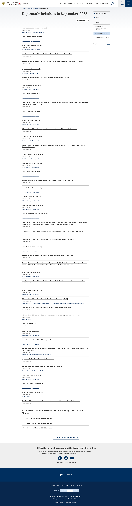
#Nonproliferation (47, 354)
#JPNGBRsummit (35, 388)
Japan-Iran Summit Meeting (30, 331)
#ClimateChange (64, 303)
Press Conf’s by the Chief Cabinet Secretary (97, 3)
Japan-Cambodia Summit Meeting (32, 154)
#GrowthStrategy (46, 303)
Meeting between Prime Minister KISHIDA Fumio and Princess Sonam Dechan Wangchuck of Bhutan (53, 61)
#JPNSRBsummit (26, 98)
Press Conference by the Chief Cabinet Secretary (102, 38)
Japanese (63, 491)
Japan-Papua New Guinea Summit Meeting (35, 214)
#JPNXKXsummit (25, 73)
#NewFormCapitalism (36, 303)
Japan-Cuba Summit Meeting (31, 120)
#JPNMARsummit (26, 167)
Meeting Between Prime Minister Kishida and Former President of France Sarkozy (47, 180)
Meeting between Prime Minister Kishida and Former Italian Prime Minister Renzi (47, 54)
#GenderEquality (35, 370)
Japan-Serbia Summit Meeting (31, 93)
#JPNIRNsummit (35, 335)
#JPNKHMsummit (26, 158)
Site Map (72, 485)
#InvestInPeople (80, 303)
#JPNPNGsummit (26, 218)
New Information (101, 13)
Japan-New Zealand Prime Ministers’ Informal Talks (38, 359)
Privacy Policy (64, 485)
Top (23, 8)
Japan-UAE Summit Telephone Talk (32, 392)
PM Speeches (80, 3)
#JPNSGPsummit (35, 209)
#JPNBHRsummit (26, 89)
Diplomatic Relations (34, 8)
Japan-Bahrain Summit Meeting (31, 85)
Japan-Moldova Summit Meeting (32, 36)
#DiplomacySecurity (26, 32)
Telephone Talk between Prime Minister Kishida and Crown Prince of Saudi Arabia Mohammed (51, 401)
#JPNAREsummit (25, 396)
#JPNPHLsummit (35, 344)
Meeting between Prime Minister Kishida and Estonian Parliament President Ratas (47, 255)
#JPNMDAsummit (26, 41)
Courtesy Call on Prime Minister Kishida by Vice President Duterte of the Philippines (48, 239)
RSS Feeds (79, 485)
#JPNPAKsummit (35, 294)
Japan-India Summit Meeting (31, 172)
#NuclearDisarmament (37, 354)
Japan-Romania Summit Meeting (32, 247)
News (26, 8)
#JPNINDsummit (26, 176)
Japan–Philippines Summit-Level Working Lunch (36, 340)
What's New (63, 3)
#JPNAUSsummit (25, 192)
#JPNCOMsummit (26, 49)
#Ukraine (34, 32)
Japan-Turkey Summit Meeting (31, 375)
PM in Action (71, 3)
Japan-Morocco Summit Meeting (32, 163)
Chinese (76, 491)
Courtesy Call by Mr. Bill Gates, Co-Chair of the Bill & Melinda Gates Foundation (46, 307)
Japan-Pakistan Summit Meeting (32, 290)
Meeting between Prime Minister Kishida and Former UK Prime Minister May (45, 77)
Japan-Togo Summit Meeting (31, 111)
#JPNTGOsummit (26, 116)
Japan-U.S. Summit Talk (29, 323)
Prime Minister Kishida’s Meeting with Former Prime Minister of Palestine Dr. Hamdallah (49, 129)
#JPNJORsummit (35, 200)
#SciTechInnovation (55, 303)
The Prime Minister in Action (102, 21)
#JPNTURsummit (35, 379)
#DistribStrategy (72, 303)
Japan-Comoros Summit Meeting (32, 45)
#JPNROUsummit (35, 251)
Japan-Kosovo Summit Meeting (31, 69)
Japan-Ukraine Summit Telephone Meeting (35, 28)
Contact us (114, 4)
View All (108, 44)
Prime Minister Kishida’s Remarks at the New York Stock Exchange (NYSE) (45, 299)
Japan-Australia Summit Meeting (32, 188)
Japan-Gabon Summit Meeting (31, 272)
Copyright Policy (54, 485)
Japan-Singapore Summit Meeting (32, 205)
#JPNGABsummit (26, 276)
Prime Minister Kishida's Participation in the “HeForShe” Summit (42, 366)
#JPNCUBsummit (35, 124)
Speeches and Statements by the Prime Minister (102, 28)
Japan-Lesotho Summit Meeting (32, 136)
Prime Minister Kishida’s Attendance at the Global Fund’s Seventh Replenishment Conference (51, 315)
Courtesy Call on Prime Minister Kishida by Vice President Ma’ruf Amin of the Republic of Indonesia (52, 232)
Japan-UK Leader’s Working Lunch (32, 383)
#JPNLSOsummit (26, 140)
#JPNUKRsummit (40, 32)
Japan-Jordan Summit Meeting (31, 196)
